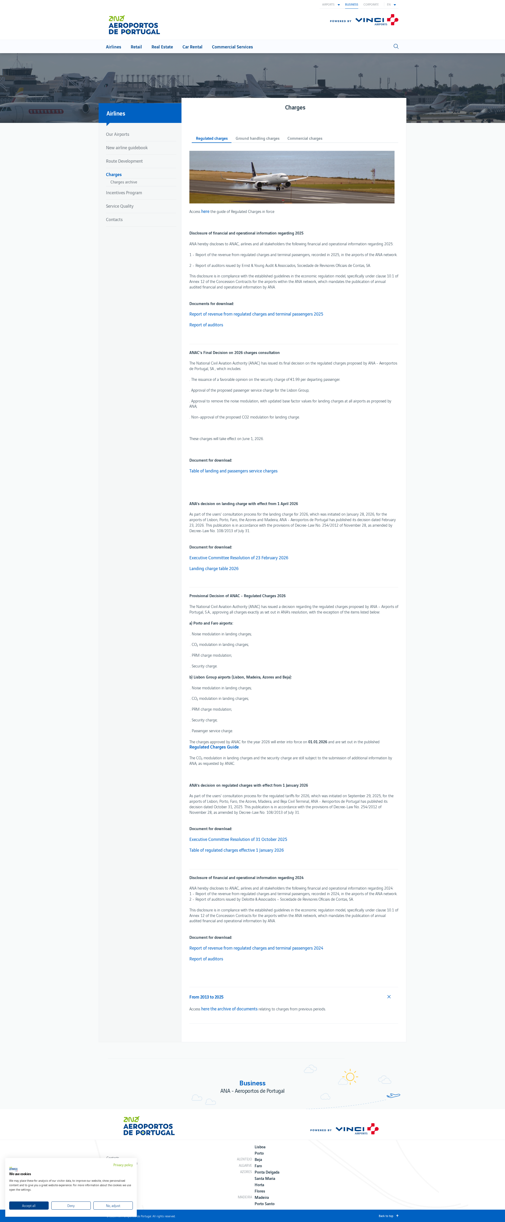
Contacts (114, 219)
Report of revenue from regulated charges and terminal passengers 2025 (256, 313)
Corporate (371, 4)
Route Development (124, 161)
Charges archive (123, 181)
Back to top (386, 1216)
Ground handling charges (258, 138)
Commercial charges (304, 138)
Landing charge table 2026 (214, 568)
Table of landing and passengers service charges (233, 470)
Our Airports (117, 134)
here (205, 211)
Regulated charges (212, 138)
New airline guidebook (127, 147)
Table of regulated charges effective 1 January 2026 (236, 849)
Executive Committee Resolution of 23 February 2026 (238, 557)
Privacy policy (123, 1165)
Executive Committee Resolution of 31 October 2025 (238, 839)
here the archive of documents (229, 1008)
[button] (331, 4)
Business (351, 4)
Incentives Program (124, 192)
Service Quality (120, 206)
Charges (114, 174)
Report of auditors (206, 324)
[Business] (137, 25)
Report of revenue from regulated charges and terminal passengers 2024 (256, 947)
